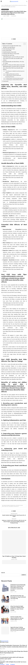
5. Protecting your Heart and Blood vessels (14, 79)
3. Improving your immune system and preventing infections (13, 76)
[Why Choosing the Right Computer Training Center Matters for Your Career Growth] (5, 609)
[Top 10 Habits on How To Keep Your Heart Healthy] (14, 542)
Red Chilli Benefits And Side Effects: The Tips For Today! (13, 62)
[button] (3, 546)
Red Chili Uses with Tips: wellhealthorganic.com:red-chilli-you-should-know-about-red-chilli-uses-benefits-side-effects (13, 58)
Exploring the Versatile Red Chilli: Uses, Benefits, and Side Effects (12, 46)
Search (3, 572)
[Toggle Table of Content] (23, 44)
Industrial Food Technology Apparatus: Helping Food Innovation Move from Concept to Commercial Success (17, 587)
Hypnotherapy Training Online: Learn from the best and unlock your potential (17, 629)
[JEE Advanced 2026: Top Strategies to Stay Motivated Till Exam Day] (5, 599)
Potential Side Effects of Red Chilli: (11, 53)
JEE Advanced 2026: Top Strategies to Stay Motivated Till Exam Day (18, 597)
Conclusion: (6, 81)
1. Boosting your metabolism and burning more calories (14, 72)
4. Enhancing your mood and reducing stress (14, 78)
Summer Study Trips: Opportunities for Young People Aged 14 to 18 (16, 618)
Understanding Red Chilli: (9, 48)
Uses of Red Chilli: (7, 50)
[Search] (26, 1)
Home (2, 5)
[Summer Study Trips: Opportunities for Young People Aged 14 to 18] (5, 620)
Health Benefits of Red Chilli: (9, 52)
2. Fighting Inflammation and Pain (12, 73)
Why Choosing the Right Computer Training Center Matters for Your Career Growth (17, 608)
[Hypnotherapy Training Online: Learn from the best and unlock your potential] (5, 630)
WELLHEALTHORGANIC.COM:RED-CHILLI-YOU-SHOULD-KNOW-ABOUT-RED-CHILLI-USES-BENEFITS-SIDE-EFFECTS (12, 506)
